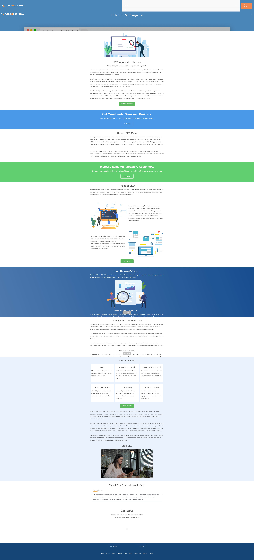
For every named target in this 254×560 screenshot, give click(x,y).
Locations (141, 546)
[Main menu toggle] (251, 14)
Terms (130, 553)
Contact (151, 553)
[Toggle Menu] (236, 6)
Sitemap (145, 553)
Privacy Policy (137, 553)
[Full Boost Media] (13, 6)
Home (102, 553)
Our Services (113, 546)
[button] (246, 6)
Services (108, 553)
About (113, 553)
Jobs (125, 553)
